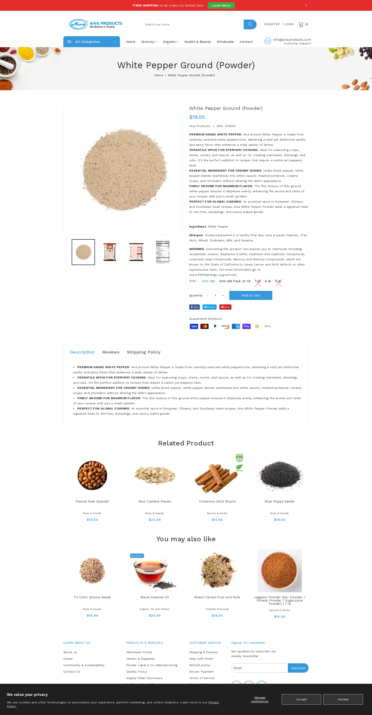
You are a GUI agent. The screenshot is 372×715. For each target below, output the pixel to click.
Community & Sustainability (83, 665)
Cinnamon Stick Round (217, 501)
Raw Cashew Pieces (154, 501)
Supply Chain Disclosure (144, 678)
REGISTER (272, 24)
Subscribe (298, 668)
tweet (211, 307)
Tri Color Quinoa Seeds (92, 597)
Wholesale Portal (139, 652)
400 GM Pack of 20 (235, 281)
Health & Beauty (197, 42)
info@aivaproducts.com (292, 40)
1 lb (257, 281)
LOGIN (289, 24)
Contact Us (71, 671)
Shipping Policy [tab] (144, 352)
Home (131, 42)
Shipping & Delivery (203, 652)
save (226, 307)
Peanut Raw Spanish (92, 501)
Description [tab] (82, 352)
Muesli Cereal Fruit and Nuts (217, 597)
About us (70, 652)
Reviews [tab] (110, 352)
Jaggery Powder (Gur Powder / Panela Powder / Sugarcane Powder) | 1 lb (279, 600)
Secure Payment (201, 671)
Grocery (147, 42)
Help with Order (201, 658)
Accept (301, 699)
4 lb (268, 281)
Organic (169, 42)
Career (68, 658)
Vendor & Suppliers (140, 658)
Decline (343, 699)
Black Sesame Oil (155, 597)
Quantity (195, 295)
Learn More (221, 5)
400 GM (208, 281)
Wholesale (225, 42)
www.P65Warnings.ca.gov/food (212, 274)
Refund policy (199, 665)
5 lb (278, 281)
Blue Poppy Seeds (279, 501)
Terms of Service (201, 678)
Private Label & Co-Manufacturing (152, 665)
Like (195, 307)
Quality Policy (136, 671)
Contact (246, 42)
